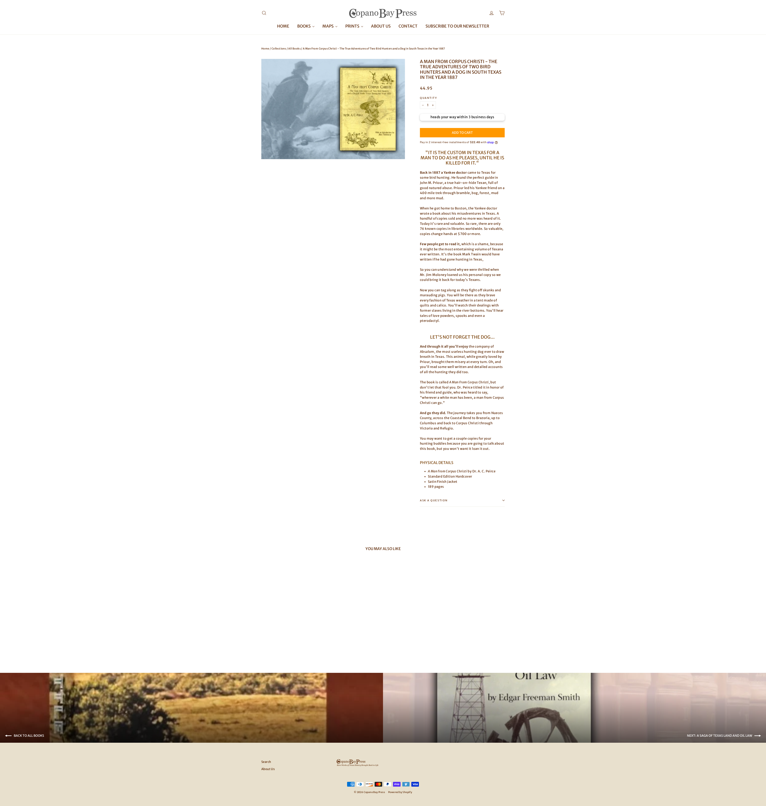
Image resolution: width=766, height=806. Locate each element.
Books (304, 26)
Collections (278, 48)
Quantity (428, 97)
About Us (381, 26)
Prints (352, 26)
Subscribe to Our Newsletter (457, 26)
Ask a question (434, 500)
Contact (408, 26)
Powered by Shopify (400, 792)
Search (266, 762)
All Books (294, 48)
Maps (328, 26)
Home (283, 26)
